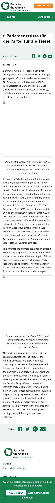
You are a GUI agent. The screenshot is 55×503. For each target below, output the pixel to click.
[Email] (50, 56)
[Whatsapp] (44, 56)
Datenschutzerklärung (14, 468)
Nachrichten (11, 56)
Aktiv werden (43, 6)
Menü (11, 16)
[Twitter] (39, 56)
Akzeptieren (16, 493)
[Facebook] (33, 56)
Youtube (13, 477)
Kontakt (7, 463)
